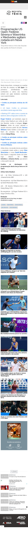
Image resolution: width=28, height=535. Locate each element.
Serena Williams (18, 204)
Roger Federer (10, 204)
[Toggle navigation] (3, 22)
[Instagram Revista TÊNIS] (24, 22)
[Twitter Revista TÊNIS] (26, 22)
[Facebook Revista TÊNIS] (22, 22)
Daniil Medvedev (13, 207)
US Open (3, 204)
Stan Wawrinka (5, 207)
